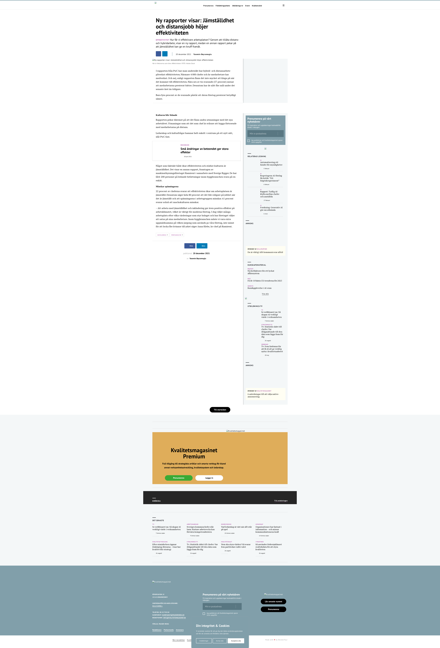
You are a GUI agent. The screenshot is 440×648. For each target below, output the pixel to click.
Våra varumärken (178, 640)
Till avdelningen (281, 501)
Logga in (209, 478)
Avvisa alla (219, 641)
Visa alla (265, 294)
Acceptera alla (236, 641)
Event (247, 6)
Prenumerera (208, 6)
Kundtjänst (191, 640)
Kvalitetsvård (257, 6)
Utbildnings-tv (237, 6)
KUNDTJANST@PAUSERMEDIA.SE (173, 615)
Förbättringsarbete (223, 6)
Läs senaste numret (273, 601)
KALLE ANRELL (157, 606)
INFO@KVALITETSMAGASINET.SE (174, 618)
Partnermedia (169, 630)
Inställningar (203, 641)
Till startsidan (220, 409)
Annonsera (180, 630)
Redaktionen (156, 630)
